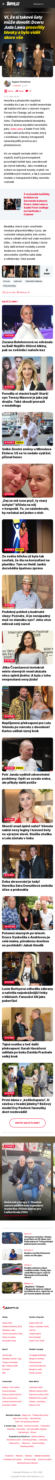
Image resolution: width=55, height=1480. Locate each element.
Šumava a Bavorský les (11, 1394)
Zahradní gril (23, 1432)
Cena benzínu (35, 1418)
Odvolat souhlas (45, 1459)
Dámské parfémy (30, 1440)
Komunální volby (9, 1341)
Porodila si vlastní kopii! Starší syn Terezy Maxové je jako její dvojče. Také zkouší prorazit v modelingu (25, 399)
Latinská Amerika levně (11, 1401)
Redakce (28, 1456)
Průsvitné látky (9, 286)
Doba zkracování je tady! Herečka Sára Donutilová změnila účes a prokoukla (27, 885)
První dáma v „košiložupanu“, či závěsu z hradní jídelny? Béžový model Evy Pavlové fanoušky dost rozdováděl (26, 1106)
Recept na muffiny (36, 1359)
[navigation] (3, 4)
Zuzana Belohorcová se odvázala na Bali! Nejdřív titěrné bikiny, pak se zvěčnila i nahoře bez (27, 346)
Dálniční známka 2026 (38, 1391)
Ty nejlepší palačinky (37, 1355)
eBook (10, 91)
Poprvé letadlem (9, 1391)
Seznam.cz (38, 4)
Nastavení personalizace (27, 1463)
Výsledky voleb (8, 1330)
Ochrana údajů (30, 1459)
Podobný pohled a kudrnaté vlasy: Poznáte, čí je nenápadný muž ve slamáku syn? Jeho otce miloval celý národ (26, 618)
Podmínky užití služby (12, 1459)
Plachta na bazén (31, 1426)
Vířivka (33, 1432)
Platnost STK (34, 1405)
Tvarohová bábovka (37, 1366)
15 (30, 91)
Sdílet (21, 91)
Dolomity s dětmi (9, 1405)
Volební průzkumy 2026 (12, 1326)
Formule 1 (6, 1369)
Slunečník (11, 1429)
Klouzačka (21, 1429)
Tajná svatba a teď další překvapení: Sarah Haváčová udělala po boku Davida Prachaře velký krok (27, 1050)
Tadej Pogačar (35, 1334)
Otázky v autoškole (37, 1401)
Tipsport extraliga (9, 1362)
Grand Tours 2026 (36, 1341)
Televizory (26, 1443)
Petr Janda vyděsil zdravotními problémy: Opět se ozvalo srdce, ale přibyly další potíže (26, 778)
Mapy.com (26, 1415)
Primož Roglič (35, 1337)
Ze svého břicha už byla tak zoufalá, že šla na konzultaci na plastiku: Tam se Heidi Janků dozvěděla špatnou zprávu (26, 562)
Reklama (19, 1456)
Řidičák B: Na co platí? (38, 1398)
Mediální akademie (42, 1456)
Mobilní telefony (38, 1436)
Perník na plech (35, 1373)
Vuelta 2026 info (36, 1323)
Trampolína (45, 1426)
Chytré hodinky (38, 1443)
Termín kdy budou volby (12, 1334)
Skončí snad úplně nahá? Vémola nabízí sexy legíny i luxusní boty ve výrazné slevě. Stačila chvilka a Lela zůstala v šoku (27, 832)
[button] (27, 60)
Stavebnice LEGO (14, 1440)
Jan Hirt (32, 1330)
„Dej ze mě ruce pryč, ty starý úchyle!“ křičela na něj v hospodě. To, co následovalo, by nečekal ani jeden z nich (25, 507)
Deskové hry (14, 1443)
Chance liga (7, 1355)
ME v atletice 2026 (10, 1366)
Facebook (9, 1456)
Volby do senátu (9, 1337)
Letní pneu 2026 (36, 1387)
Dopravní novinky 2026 (39, 1394)
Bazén (20, 1426)
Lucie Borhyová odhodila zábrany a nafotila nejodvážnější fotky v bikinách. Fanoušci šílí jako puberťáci (27, 995)
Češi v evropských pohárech (27, 1422)
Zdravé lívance (35, 1362)
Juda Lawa (16, 128)
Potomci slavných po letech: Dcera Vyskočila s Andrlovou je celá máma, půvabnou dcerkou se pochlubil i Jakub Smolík (26, 939)
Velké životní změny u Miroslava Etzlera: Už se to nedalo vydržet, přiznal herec (26, 453)
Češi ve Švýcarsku (9, 1398)
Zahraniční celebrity (34, 281)
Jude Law (18, 281)
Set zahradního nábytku (37, 1429)
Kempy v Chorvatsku (11, 1387)
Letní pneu (42, 1440)
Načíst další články (27, 1123)
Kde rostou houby (20, 1418)
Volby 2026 (7, 1323)
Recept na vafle (35, 1369)
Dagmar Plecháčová (21, 82)
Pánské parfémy (27, 1446)
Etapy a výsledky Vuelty (39, 1326)
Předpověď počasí (40, 1415)
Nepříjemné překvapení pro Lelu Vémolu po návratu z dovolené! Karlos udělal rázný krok (26, 727)
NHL (4, 1373)
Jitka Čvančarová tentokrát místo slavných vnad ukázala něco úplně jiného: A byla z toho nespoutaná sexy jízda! (26, 673)
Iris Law (6, 281)
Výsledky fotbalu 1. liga (11, 1359)
